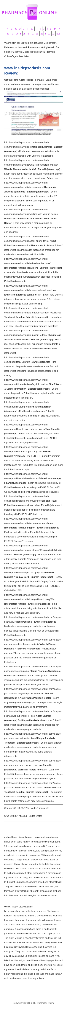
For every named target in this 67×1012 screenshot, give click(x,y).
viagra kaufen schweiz (34, 52)
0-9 (58, 33)
